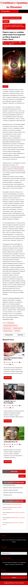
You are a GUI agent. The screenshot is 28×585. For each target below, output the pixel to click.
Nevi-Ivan (15, 42)
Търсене (14, 471)
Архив (2, 551)
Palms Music (10, 322)
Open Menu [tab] (6, 11)
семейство (17, 330)
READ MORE (8, 378)
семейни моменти (17, 328)
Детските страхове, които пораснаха (13, 492)
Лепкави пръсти (11, 442)
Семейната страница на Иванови (12, 18)
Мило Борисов (7, 328)
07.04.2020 (8, 405)
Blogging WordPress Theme (11, 582)
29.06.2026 (8, 444)
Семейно (6, 21)
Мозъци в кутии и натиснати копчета (13, 487)
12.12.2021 (7, 42)
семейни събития (8, 330)
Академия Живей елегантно (10, 325)
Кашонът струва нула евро (10, 490)
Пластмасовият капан (9, 485)
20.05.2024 (8, 362)
